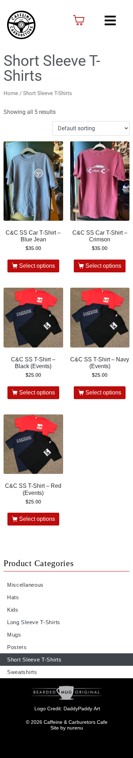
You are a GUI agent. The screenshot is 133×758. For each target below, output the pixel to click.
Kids (12, 610)
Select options (37, 266)
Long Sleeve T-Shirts (33, 622)
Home (11, 93)
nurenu (75, 728)
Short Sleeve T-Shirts (34, 660)
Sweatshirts (22, 672)
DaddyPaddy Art (81, 708)
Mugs (14, 635)
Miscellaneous (25, 585)
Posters (17, 647)
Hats (13, 597)
